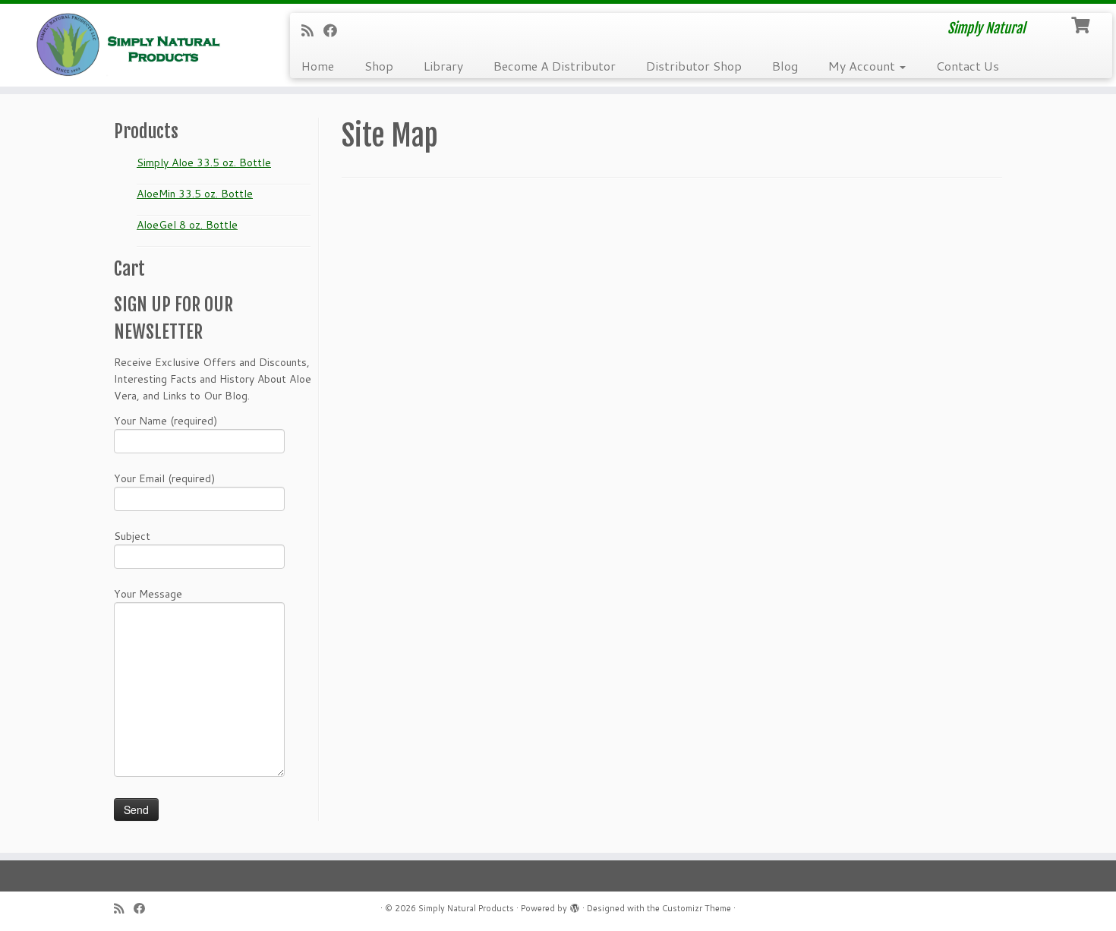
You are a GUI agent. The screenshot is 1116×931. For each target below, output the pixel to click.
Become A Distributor (554, 65)
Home (317, 65)
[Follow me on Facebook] (335, 30)
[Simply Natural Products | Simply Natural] (128, 44)
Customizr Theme (696, 908)
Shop (378, 65)
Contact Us (967, 65)
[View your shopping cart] (1082, 23)
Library (443, 65)
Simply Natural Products (466, 908)
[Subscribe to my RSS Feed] (312, 30)
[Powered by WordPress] (574, 905)
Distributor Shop (694, 65)
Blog (785, 65)
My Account (863, 65)
